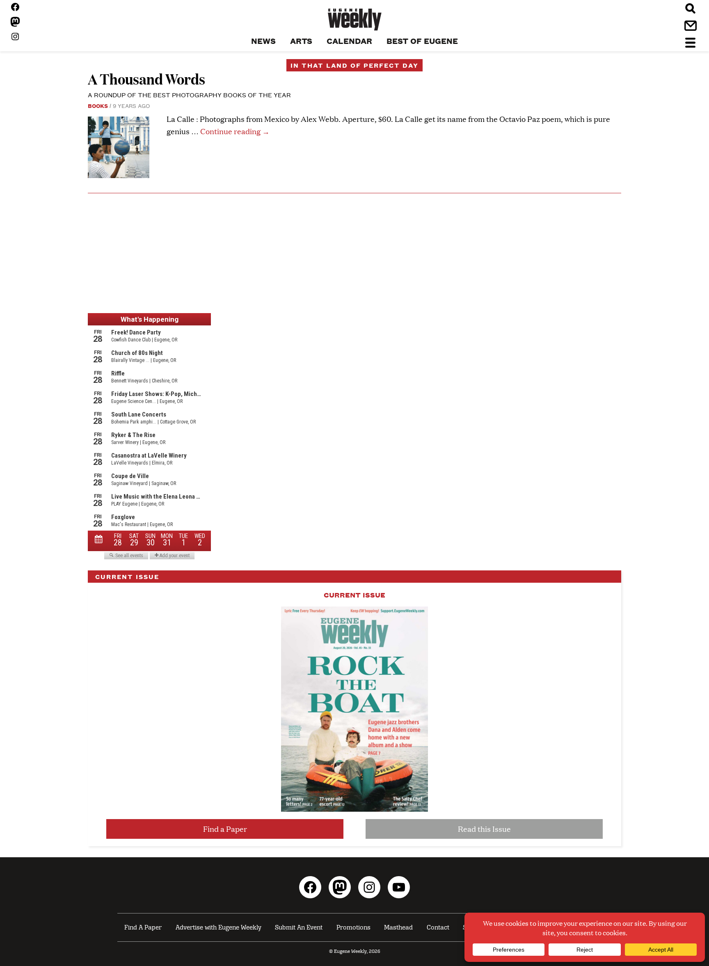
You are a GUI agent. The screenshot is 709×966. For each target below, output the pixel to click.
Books (98, 105)
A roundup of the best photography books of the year (189, 94)
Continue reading (235, 131)
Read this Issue (484, 829)
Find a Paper (225, 829)
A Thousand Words (146, 78)
